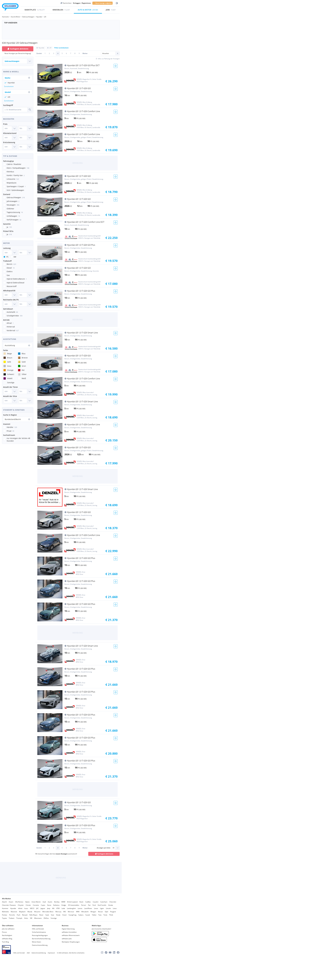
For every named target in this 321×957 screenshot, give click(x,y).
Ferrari (83, 905)
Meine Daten (36, 942)
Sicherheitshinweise (39, 932)
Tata (99, 915)
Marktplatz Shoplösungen (71, 942)
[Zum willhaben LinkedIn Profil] (114, 952)
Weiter (85, 53)
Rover (41, 915)
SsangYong (72, 915)
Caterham (103, 902)
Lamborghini (71, 908)
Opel (106, 912)
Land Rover (88, 908)
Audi (44, 902)
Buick (81, 902)
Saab (47, 915)
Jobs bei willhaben (8, 929)
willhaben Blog (7, 939)
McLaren (37, 912)
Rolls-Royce (33, 915)
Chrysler (21, 905)
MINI (77, 912)
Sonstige (54, 918)
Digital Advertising (68, 929)
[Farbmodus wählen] (116, 3)
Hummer (5, 908)
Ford (94, 905)
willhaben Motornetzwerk (70, 935)
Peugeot (113, 912)
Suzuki (87, 915)
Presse (4, 932)
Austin (50, 902)
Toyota (4, 918)
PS (7, 257)
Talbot (94, 915)
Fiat (89, 905)
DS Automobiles (73, 905)
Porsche (12, 915)
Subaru (80, 915)
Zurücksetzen (9, 86)
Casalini (95, 902)
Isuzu (26, 908)
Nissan (100, 912)
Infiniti (20, 908)
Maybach (22, 912)
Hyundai (13, 908)
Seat (52, 915)
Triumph (19, 918)
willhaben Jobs (67, 939)
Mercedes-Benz (47, 912)
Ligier (102, 908)
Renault (24, 915)
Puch (18, 915)
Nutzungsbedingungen (40, 935)
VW (31, 918)
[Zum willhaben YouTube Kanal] (110, 952)
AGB (28, 953)
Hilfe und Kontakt (38, 929)
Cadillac (88, 902)
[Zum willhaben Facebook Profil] (118, 952)
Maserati (14, 912)
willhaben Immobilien (69, 932)
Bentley (56, 902)
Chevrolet (112, 902)
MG (64, 912)
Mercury (58, 912)
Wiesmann (38, 918)
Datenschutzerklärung (40, 945)
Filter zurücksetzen (61, 48)
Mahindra (5, 912)
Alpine (27, 902)
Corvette (36, 905)
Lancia (80, 908)
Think (111, 915)
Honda (110, 905)
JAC (37, 908)
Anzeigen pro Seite (103, 848)
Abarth (4, 902)
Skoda (58, 915)
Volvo (26, 918)
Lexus (96, 908)
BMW (63, 902)
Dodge (63, 905)
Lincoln (108, 908)
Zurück (39, 53)
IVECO (32, 908)
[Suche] (29, 109)
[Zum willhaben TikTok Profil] (106, 952)
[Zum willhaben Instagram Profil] (102, 952)
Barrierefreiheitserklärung (41, 939)
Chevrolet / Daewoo (9, 905)
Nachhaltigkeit (7, 935)
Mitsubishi (85, 912)
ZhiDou (46, 918)
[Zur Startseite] (10, 7)
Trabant (11, 918)
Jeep (48, 908)
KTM (58, 908)
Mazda (29, 912)
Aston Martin (36, 902)
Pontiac (4, 915)
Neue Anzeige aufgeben (103, 3)
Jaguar (43, 908)
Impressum (51, 953)
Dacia (49, 905)
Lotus (115, 908)
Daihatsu (56, 905)
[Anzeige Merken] (116, 66)
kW (15, 257)
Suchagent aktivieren (105, 854)
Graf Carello (102, 905)
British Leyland (72, 902)
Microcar (71, 912)
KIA (53, 908)
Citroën (28, 905)
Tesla (105, 915)
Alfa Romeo (19, 902)
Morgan (93, 912)
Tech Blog (5, 942)
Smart (64, 915)
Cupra (43, 905)
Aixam (11, 902)
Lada (63, 908)
